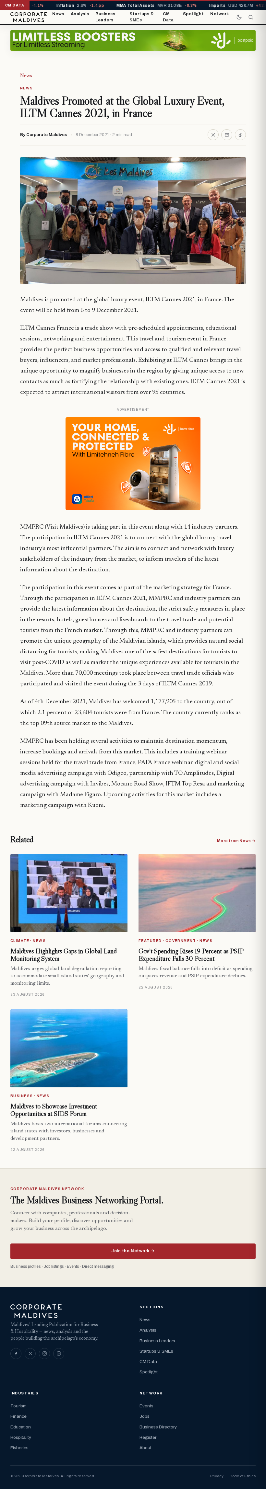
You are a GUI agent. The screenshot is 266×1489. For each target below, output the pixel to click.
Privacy (217, 1476)
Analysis (80, 14)
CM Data (168, 17)
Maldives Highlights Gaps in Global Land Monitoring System (63, 955)
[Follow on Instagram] (44, 1353)
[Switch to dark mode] (239, 17)
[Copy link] (240, 134)
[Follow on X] (30, 1353)
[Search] (251, 17)
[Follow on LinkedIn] (58, 1353)
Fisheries (19, 1447)
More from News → (236, 841)
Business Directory (158, 1427)
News (58, 14)
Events (146, 1405)
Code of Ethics (242, 1476)
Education (20, 1427)
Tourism (18, 1405)
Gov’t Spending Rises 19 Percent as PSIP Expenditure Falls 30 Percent (191, 955)
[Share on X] (213, 134)
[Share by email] (226, 134)
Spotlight (193, 14)
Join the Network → (132, 1251)
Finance (18, 1416)
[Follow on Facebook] (15, 1353)
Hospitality (20, 1437)
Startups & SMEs (141, 17)
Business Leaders (105, 17)
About (145, 1447)
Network (219, 14)
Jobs (144, 1416)
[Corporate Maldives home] (28, 17)
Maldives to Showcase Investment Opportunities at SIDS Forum (53, 1110)
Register (147, 1437)
